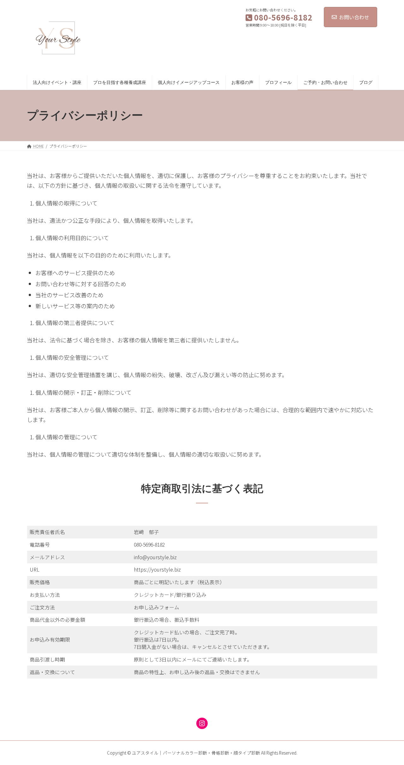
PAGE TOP (388, 736)
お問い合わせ (354, 17)
